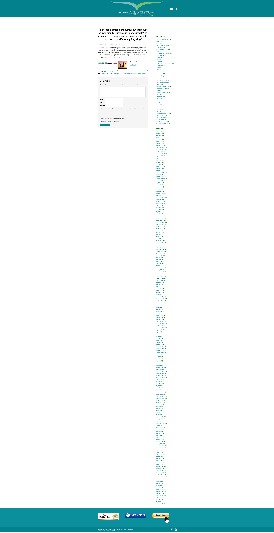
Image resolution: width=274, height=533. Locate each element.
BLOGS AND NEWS (189, 19)
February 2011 (159, 504)
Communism (160, 61)
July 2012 (158, 481)
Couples (159, 67)
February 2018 (159, 342)
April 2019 (158, 313)
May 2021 (158, 261)
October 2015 (159, 400)
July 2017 (158, 357)
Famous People (161, 76)
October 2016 (159, 375)
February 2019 (159, 317)
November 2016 (160, 373)
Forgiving (139, 73)
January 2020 (159, 294)
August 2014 (159, 429)
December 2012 (160, 470)
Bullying (159, 57)
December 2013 (160, 446)
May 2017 (158, 361)
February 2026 (160, 143)
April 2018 (158, 338)
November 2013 (160, 448)
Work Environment (162, 117)
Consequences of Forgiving (164, 63)
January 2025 (159, 170)
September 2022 (160, 228)
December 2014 (160, 421)
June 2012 (158, 483)
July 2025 (158, 158)
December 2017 (160, 346)
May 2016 (158, 386)
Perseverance (160, 100)
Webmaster (113, 530)
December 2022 (160, 222)
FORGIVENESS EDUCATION (107, 19)
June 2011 (158, 499)
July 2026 (158, 133)
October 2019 (159, 301)
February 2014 (159, 441)
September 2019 (160, 303)
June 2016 (158, 383)
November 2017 (160, 348)
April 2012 (158, 487)
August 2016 (159, 379)
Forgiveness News (162, 45)
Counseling (160, 65)
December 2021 (160, 247)
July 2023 (158, 207)
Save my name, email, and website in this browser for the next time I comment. (122, 108)
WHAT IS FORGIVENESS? (76, 19)
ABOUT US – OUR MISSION (125, 19)
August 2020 (159, 280)
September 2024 (160, 178)
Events (157, 41)
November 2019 (160, 299)
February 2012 (159, 491)
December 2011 (160, 495)
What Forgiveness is (161, 121)
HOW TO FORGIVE (91, 19)
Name (102, 99)
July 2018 (158, 332)
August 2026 (159, 131)
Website (102, 105)
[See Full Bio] (137, 65)
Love (158, 94)
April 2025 (158, 164)
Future (158, 84)
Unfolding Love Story (162, 113)
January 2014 (159, 444)
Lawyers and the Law (162, 92)
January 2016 (159, 394)
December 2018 (160, 321)
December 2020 (160, 272)
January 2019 (159, 319)
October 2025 (159, 151)
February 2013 (159, 466)
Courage (159, 69)
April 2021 (158, 263)
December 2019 (160, 296)
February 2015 (159, 417)
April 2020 (158, 288)
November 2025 (160, 149)
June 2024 (158, 185)
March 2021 (159, 265)
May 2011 (158, 502)
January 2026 (159, 145)
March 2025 (159, 166)
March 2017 (159, 365)
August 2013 (159, 454)
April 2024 (158, 189)
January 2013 (159, 468)
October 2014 (159, 425)
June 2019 (158, 309)
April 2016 (158, 388)
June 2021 (158, 259)
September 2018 (160, 328)
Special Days (160, 105)
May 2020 (158, 286)
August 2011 (159, 497)
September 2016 (160, 377)
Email (102, 102)
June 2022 (158, 234)
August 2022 (159, 230)
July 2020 (158, 282)
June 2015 (158, 408)
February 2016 (159, 392)
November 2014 (160, 423)
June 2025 (158, 160)
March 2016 (159, 390)
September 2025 (160, 154)
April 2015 (158, 412)
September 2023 (160, 203)
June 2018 (158, 334)
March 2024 (159, 191)
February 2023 (160, 218)
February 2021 (159, 267)
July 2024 (158, 183)
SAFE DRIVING (208, 19)
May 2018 (158, 336)
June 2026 (158, 135)
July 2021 (158, 257)
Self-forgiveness (161, 103)
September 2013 (160, 452)
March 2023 (159, 216)
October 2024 (159, 176)
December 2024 (160, 172)
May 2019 (158, 311)
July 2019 (158, 307)
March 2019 (159, 315)
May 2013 (158, 460)
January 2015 (159, 419)
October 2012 (159, 475)
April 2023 (158, 214)
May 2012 (158, 485)
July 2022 (158, 232)
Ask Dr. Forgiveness (108, 71)
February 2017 (159, 367)
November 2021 (160, 249)
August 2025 (159, 156)
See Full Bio (133, 65)
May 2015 (158, 410)
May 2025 (158, 162)
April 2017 (158, 363)
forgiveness (134, 73)
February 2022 (160, 243)
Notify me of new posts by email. (110, 121)
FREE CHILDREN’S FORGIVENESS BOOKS (147, 19)
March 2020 (159, 290)
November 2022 (160, 224)
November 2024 (160, 174)
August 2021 (159, 255)
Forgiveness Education (163, 78)
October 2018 (159, 325)
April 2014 (158, 437)
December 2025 (160, 147)
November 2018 (160, 323)
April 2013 (158, 462)
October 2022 (159, 226)
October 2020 (159, 276)
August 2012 (159, 479)
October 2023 (159, 201)
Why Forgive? (160, 115)
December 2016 (160, 371)
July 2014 (158, 431)
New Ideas (159, 98)
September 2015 (160, 402)
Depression (160, 71)
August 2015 (159, 404)
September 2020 (160, 278)
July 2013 (158, 456)
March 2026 (159, 141)
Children (159, 59)
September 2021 (160, 253)
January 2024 (159, 195)
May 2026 (158, 137)
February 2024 (160, 193)
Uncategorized (160, 119)
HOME (63, 19)
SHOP (199, 19)
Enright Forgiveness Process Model (118, 73)
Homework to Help (162, 88)
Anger (158, 51)
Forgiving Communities (163, 82)
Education (159, 74)
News (157, 43)
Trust (158, 111)
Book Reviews (160, 55)
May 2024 (158, 187)
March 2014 (159, 439)
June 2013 (158, 458)
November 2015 (160, 398)
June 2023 (158, 209)
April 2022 (158, 238)
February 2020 (160, 292)
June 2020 (158, 284)
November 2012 (160, 473)
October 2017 (159, 350)
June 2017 (158, 359)
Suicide (159, 107)
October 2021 (159, 251)
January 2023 (159, 220)
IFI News (159, 47)
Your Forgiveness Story (162, 123)
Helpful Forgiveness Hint (163, 86)
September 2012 (160, 477)
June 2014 (158, 433)
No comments (121, 44)
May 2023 (158, 212)
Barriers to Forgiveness (163, 53)
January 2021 (159, 270)
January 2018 (159, 344)
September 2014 (160, 427)
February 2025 (160, 168)
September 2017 (160, 352)
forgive (129, 73)
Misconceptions (161, 96)
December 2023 (160, 197)
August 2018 (159, 330)
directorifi (112, 44)
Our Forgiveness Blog (161, 49)
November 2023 (160, 199)
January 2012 (159, 493)
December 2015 (160, 396)
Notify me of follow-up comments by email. (113, 118)
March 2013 (159, 464)
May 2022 (158, 236)
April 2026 (158, 139)
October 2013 (159, 450)
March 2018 (159, 340)
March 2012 (159, 489)
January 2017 (159, 369)
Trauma (159, 109)
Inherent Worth (161, 90)
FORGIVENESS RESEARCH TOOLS (171, 19)
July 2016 (158, 381)
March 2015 (159, 415)
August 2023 (159, 205)
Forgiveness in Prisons (163, 80)
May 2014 (158, 435)
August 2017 (159, 354)
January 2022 (159, 245)
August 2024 (159, 180)
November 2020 (160, 274)
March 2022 (159, 241)
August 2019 (159, 305)
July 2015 (158, 406)
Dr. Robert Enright (105, 73)
